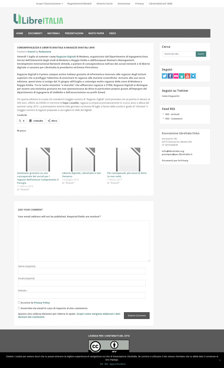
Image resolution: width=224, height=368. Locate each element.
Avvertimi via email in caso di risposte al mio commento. (54, 308)
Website (22, 290)
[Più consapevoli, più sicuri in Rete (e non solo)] (128, 160)
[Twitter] (164, 77)
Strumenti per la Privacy (175, 160)
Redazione (45, 51)
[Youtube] (187, 77)
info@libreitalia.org (173, 151)
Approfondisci (118, 363)
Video (112, 33)
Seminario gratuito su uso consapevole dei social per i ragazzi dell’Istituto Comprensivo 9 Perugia (37, 177)
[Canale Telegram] (193, 77)
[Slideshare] (181, 77)
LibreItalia (38, 19)
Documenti (35, 33)
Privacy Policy (42, 302)
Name (26, 266)
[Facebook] (170, 77)
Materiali (53, 33)
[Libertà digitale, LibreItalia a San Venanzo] (83, 160)
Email (26, 278)
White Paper (96, 33)
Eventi (31, 51)
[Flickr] (176, 77)
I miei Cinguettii (170, 96)
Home (19, 33)
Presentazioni (74, 33)
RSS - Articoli (172, 114)
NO (106, 363)
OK (101, 363)
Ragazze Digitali (66, 56)
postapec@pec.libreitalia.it (177, 154)
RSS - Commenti (174, 118)
